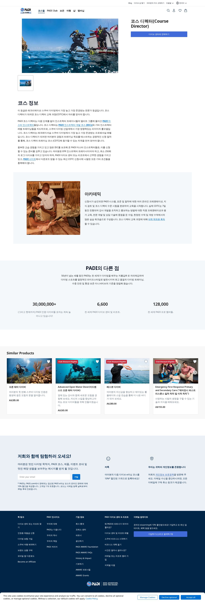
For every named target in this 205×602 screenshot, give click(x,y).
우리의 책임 (52, 541)
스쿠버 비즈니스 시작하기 (116, 538)
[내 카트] (185, 11)
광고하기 (80, 541)
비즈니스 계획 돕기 (113, 544)
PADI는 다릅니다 (54, 529)
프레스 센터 (81, 529)
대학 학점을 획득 (156, 219)
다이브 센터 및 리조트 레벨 (116, 533)
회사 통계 (80, 523)
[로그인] (174, 11)
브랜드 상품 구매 (25, 550)
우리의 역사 (52, 535)
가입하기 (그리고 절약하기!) (160, 534)
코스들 (41, 10)
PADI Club (52, 10)
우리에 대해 (52, 523)
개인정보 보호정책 (164, 474)
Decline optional (169, 597)
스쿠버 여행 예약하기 (27, 544)
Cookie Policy (91, 598)
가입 (76, 477)
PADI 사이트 (29, 159)
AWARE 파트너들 (83, 569)
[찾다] (168, 11)
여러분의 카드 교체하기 (155, 3)
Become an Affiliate (27, 561)
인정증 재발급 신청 (26, 533)
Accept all (190, 597)
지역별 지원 (110, 565)
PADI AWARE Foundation (87, 546)
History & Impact (83, 558)
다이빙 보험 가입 (25, 538)
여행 (69, 10)
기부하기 (80, 564)
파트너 (79, 535)
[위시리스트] (180, 11)
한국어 (180, 3)
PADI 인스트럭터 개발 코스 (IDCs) (75, 124)
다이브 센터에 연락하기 (159, 34)
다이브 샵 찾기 (139, 3)
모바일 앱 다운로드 (26, 556)
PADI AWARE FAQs (84, 552)
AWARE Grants (82, 575)
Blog (130, 3)
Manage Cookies (147, 597)
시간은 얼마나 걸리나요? (115, 550)
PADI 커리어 (52, 546)
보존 (62, 10)
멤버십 (81, 10)
